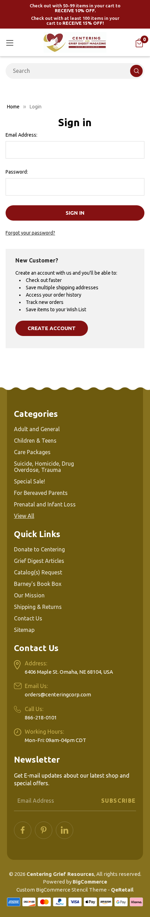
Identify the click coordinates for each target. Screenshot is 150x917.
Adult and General (37, 429)
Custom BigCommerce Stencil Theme (61, 890)
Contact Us (28, 618)
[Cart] (139, 43)
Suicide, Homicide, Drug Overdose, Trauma (44, 466)
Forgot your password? (30, 233)
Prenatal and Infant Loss (45, 504)
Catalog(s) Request (38, 572)
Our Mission (29, 595)
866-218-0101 (41, 717)
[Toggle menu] (9, 42)
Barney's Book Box (37, 584)
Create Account (52, 328)
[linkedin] (64, 830)
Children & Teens (35, 440)
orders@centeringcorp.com (58, 694)
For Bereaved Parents (41, 493)
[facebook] (22, 830)
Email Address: (21, 135)
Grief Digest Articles (39, 561)
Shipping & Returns (38, 607)
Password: (17, 172)
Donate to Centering (39, 549)
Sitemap (24, 630)
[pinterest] (43, 830)
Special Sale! (29, 481)
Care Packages (32, 452)
